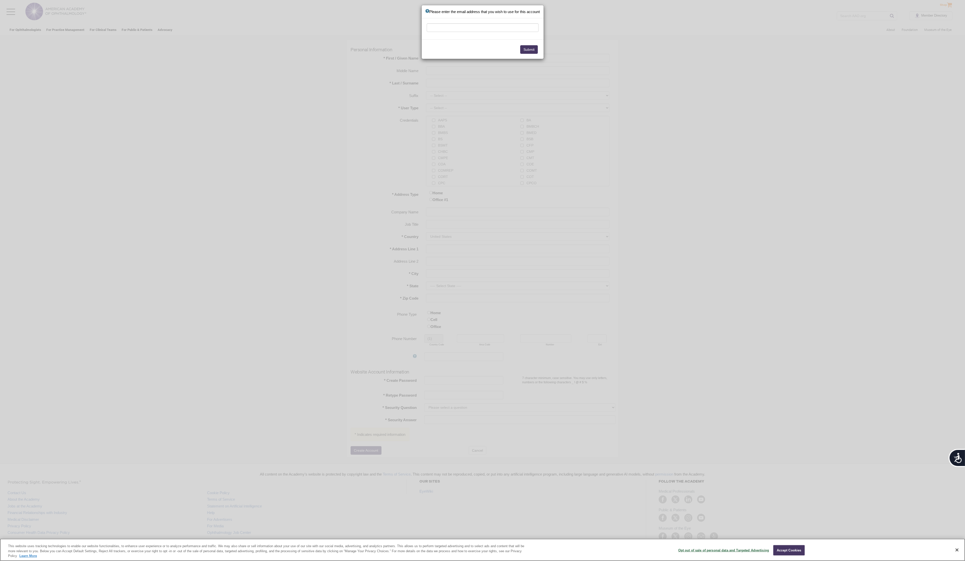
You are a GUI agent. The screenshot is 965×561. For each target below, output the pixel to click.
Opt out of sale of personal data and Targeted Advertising (723, 550)
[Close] (956, 549)
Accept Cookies (789, 550)
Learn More (28, 556)
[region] (482, 550)
